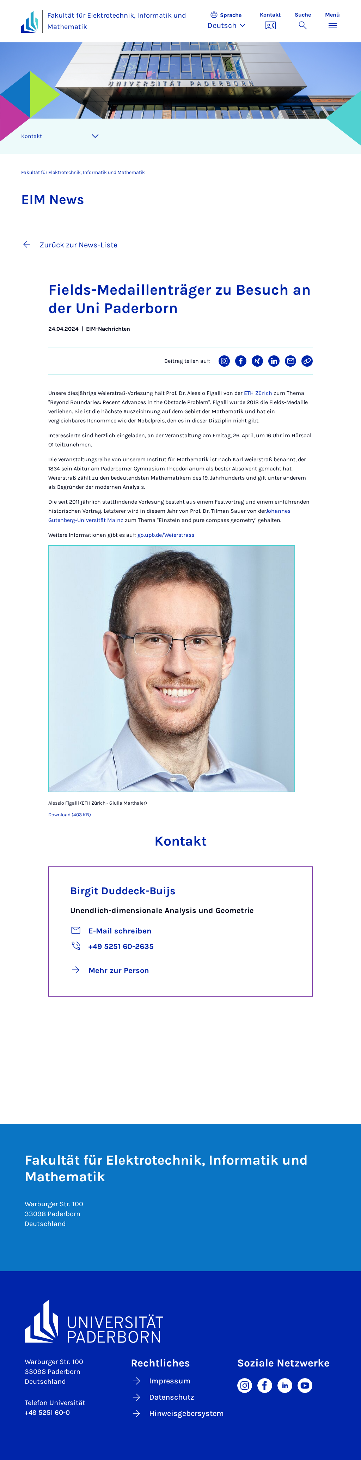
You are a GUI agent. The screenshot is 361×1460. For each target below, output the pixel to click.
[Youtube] (305, 1384)
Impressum (170, 1381)
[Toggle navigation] (95, 136)
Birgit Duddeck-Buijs (123, 890)
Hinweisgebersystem (186, 1413)
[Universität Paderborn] (180, 1321)
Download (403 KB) (69, 815)
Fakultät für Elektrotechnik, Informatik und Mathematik (116, 21)
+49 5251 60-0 (47, 1412)
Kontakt (31, 136)
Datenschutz (171, 1397)
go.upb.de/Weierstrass (165, 534)
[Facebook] (264, 1384)
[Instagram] (244, 1384)
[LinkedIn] (284, 1384)
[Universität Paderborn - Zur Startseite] (29, 22)
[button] (230, 21)
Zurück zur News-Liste (78, 245)
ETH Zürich (258, 393)
